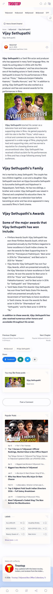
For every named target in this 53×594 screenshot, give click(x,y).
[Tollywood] (8, 13)
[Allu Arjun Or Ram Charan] (26, 473)
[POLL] (38, 497)
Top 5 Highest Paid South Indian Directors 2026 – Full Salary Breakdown (27, 489)
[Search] (41, 4)
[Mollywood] (29, 13)
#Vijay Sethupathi (23, 349)
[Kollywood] (19, 13)
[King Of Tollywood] (42, 473)
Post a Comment (26, 402)
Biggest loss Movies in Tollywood (23, 467)
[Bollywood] (40, 13)
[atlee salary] (21, 485)
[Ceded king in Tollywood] (26, 497)
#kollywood (8, 349)
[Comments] (45, 590)
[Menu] (26, 590)
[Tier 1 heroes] (25, 446)
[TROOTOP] (13, 45)
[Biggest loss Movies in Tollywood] (29, 464)
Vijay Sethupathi (34, 380)
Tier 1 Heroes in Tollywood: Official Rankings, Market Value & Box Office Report (28, 450)
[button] (45, 4)
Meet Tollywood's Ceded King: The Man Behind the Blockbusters (25, 501)
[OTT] (47, 13)
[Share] (36, 590)
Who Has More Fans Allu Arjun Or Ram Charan (25, 478)
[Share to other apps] (35, 359)
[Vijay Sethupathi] (15, 382)
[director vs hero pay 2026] (36, 485)
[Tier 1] (18, 446)
